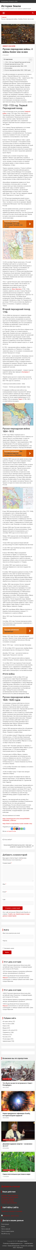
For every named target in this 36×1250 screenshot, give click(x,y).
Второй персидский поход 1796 (14, 64)
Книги (4, 1026)
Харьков (5, 977)
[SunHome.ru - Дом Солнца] (10, 1216)
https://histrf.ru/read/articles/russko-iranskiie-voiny (17, 823)
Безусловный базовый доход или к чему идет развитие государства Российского (18, 846)
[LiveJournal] (17, 829)
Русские (5, 1037)
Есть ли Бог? (8, 839)
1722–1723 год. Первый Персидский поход (17, 62)
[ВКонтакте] (12, 829)
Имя (4, 884)
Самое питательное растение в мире (16, 1174)
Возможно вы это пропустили (15, 1058)
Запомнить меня (9, 948)
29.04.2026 (6, 1148)
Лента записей (5, 1229)
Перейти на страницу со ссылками (11, 1211)
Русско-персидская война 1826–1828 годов (17, 70)
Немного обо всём (9, 46)
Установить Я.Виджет (7, 1199)
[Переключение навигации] (3, 13)
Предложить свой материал (9, 1197)
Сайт (4, 899)
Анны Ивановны (17, 289)
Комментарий (7, 863)
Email (5, 892)
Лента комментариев (7, 1231)
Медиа (5, 1028)
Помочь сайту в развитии (9, 1203)
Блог (14, 1247)
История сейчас (7, 1021)
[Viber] (19, 829)
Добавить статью (10, 1186)
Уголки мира (6, 1039)
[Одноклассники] (14, 829)
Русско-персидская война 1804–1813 (16, 66)
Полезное (6, 1034)
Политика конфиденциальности (12, 1243)
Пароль (5, 940)
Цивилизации (7, 1041)
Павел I (20, 399)
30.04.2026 (6, 1117)
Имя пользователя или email (11, 933)
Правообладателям (14, 1246)
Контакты (20, 1247)
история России (11, 831)
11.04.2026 (6, 1176)
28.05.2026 (6, 1087)
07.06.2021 (6, 55)
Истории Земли (11, 6)
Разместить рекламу (7, 1201)
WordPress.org (5, 1233)
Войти (7, 952)
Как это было (7, 1023)
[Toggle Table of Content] (30, 59)
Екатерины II (25, 372)
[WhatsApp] (22, 829)
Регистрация (5, 1224)
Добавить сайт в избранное (9, 1195)
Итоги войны (8, 68)
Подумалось (6, 1032)
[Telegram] (24, 829)
